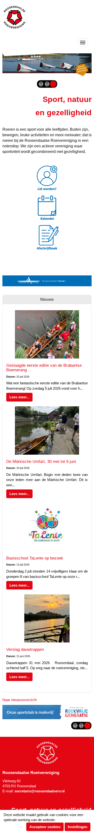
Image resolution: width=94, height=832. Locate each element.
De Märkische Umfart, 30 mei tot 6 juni (41, 461)
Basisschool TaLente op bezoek (34, 558)
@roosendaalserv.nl (39, 791)
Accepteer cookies (44, 827)
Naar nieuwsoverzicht (19, 700)
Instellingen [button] (77, 827)
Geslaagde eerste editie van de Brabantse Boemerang (44, 367)
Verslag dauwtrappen (25, 649)
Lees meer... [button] (19, 397)
